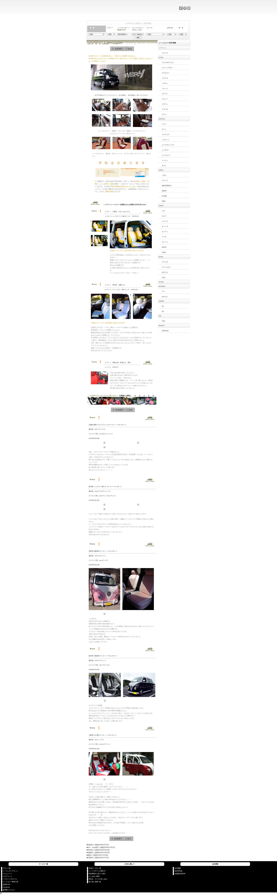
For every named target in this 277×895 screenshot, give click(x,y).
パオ (163, 211)
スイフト (165, 94)
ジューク (165, 221)
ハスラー (165, 83)
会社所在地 (178, 871)
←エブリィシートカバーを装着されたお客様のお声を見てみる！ (125, 204)
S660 (163, 201)
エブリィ (165, 104)
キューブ (165, 226)
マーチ (164, 237)
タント (164, 129)
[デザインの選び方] (117, 15)
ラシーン (165, 242)
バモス (164, 175)
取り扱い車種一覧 (95, 882)
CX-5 (163, 277)
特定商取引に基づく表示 (97, 873)
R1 (163, 306)
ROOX (164, 247)
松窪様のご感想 (92, 857)
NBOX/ (164, 191)
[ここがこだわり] (97, 15)
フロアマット (7, 876)
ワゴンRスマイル (168, 62)
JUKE (164, 252)
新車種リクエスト (9, 890)
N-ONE (164, 196)
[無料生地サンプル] (159, 15)
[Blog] (180, 15)
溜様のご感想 (92, 855)
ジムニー (165, 99)
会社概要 (178, 868)
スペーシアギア (167, 68)
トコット (165, 160)
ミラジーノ (165, 139)
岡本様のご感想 (92, 850)
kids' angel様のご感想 (95, 847)
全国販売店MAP (180, 873)
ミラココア (165, 134)
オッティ (165, 231)
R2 (163, 311)
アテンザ (165, 262)
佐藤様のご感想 (92, 852)
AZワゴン (165, 272)
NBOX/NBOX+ (167, 185)
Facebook (6, 887)
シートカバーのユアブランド (108, 6)
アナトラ (165, 53)
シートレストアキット (10, 871)
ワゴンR (164, 109)
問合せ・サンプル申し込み (98, 879)
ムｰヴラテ (165, 150)
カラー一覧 (6, 868)
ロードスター (166, 267)
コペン (164, 124)
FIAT (163, 321)
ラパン (164, 114)
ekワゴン (165, 297)
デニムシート (7, 873)
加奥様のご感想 (92, 845)
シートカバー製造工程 (10, 882)
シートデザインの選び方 (97, 871)
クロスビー (165, 73)
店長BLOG (6, 884)
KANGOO (165, 331)
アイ (163, 291)
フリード (165, 180)
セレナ (164, 216)
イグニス (165, 78)
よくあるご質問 (94, 876)
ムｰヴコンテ (166, 155)
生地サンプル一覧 (95, 868)
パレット (165, 88)
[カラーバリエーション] (138, 15)
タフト (164, 165)
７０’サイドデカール (10, 879)
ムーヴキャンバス (168, 145)
